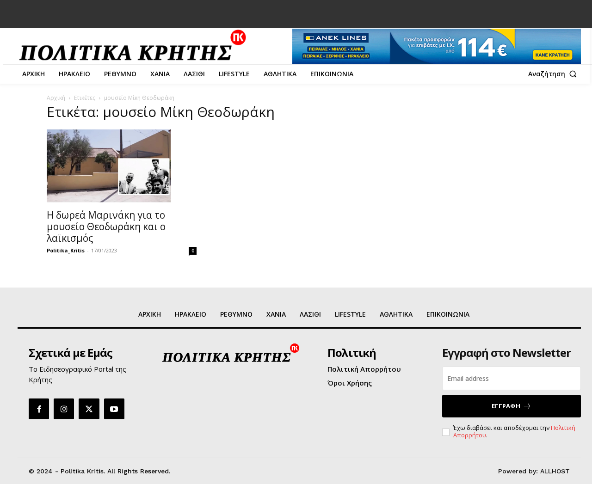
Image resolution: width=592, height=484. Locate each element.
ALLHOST (555, 471)
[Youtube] (114, 408)
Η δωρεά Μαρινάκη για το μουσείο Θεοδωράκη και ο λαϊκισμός (106, 226)
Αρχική (56, 98)
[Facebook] (39, 408)
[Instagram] (64, 408)
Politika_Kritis (66, 250)
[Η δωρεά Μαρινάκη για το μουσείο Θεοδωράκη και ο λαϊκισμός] (122, 166)
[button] (554, 74)
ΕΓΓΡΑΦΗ (506, 406)
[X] (89, 408)
